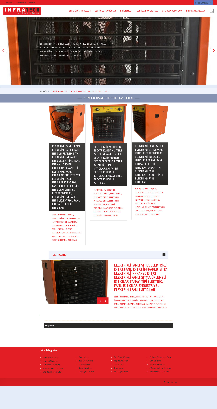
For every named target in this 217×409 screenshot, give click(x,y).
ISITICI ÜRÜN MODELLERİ (80, 11)
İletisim (32, 2)
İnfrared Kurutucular (51, 364)
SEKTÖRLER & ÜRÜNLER (105, 11)
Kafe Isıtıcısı (83, 357)
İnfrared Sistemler (50, 361)
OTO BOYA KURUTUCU (172, 11)
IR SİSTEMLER (126, 11)
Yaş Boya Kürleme (121, 361)
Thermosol (119, 364)
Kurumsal (20, 2)
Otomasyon (119, 368)
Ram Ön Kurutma (86, 361)
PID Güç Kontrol (121, 371)
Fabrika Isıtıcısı (85, 364)
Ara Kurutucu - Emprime (53, 368)
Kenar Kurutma (85, 368)
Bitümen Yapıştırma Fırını (160, 357)
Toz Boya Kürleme (122, 357)
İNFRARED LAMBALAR (195, 11)
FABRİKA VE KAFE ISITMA (147, 11)
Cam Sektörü (155, 361)
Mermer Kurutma (157, 364)
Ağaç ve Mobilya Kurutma (160, 368)
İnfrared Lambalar (50, 357)
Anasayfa (8, 2)
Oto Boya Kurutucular (52, 372)
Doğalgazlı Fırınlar (86, 371)
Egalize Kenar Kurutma (159, 371)
